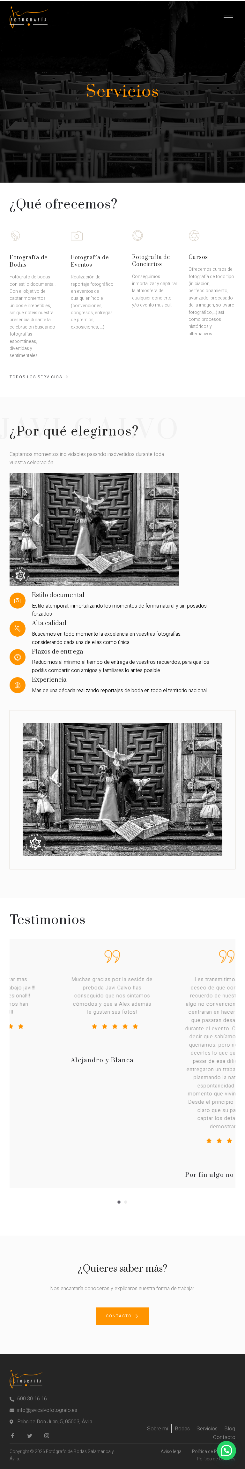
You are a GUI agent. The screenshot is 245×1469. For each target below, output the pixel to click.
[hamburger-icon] (228, 17)
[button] (119, 1202)
